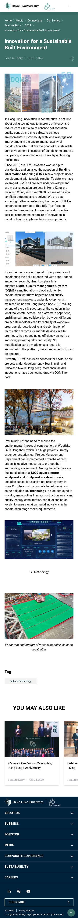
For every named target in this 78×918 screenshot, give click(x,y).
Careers (11, 877)
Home (8, 20)
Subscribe (17, 902)
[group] (32, 753)
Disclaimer (9, 911)
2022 (28, 25)
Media (19, 20)
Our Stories (53, 20)
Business (12, 823)
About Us (12, 813)
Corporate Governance (24, 856)
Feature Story (13, 25)
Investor (12, 834)
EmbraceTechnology (20, 681)
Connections (34, 20)
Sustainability (16, 866)
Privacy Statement (26, 911)
